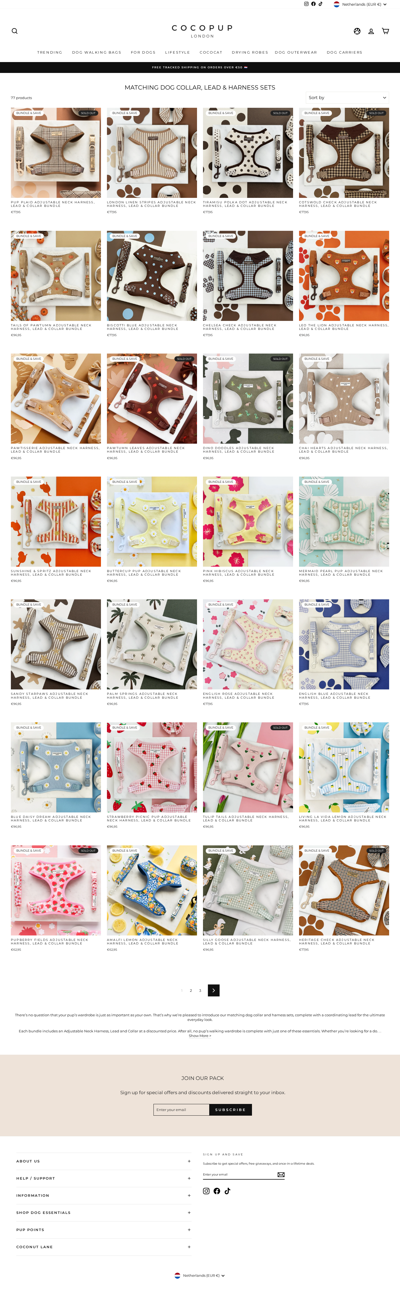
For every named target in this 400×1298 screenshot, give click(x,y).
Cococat (212, 52)
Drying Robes (250, 52)
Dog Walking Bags (97, 52)
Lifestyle (178, 52)
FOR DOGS (144, 52)
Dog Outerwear (297, 52)
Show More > (200, 1035)
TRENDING (50, 52)
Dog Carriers (345, 52)
